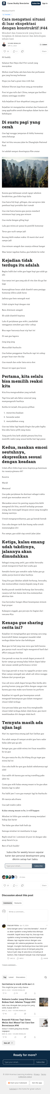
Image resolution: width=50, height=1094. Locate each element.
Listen (44, 44)
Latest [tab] (11, 977)
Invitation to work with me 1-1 (18, 984)
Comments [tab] (7, 903)
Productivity (8, 11)
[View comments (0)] (15, 1013)
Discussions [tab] (20, 977)
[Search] (45, 977)
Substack (13, 1089)
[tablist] (12, 903)
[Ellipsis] (47, 925)
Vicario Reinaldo (14, 43)
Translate (7, 14)
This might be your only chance (15, 987)
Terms (43, 1074)
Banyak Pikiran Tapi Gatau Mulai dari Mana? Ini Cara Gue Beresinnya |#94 (18, 1022)
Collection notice (25, 1077)
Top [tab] (4, 977)
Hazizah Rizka (13, 925)
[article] (25, 989)
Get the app (37, 1083)
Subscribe (36, 3)
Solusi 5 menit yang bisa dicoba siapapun (15, 1029)
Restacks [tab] (17, 903)
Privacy (37, 1074)
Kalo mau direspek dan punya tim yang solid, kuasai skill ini (18, 1006)
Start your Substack (18, 1083)
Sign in (45, 3)
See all (7, 1043)
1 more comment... (9, 965)
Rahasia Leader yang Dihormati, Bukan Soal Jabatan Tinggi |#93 (19, 1000)
